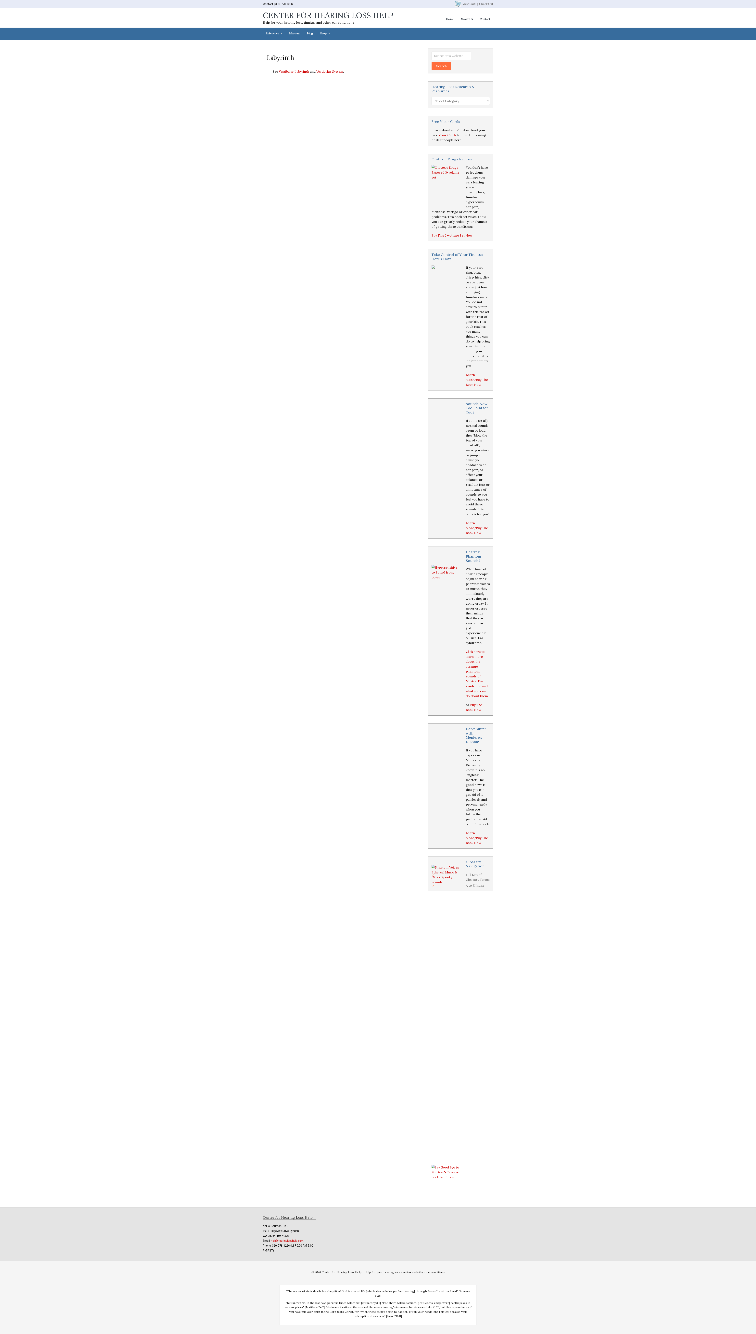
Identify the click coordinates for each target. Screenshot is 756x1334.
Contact (268, 4)
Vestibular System (329, 71)
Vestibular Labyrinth (294, 71)
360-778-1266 (284, 4)
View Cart (468, 4)
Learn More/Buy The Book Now (477, 380)
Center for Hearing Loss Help (328, 15)
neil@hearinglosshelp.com (287, 1240)
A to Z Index (475, 885)
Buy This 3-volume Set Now (452, 235)
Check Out (486, 4)
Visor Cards (447, 135)
